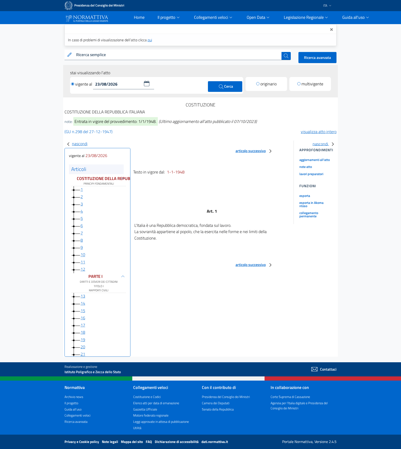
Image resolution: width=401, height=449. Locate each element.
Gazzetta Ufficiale (145, 409)
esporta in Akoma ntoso (311, 204)
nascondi (79, 144)
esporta (304, 195)
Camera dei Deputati (216, 403)
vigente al (84, 84)
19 (83, 340)
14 (83, 303)
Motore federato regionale (150, 415)
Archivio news (74, 396)
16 (83, 318)
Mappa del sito (132, 441)
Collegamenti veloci (78, 415)
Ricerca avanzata (317, 57)
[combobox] (177, 55)
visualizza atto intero (318, 131)
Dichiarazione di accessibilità (177, 441)
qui (150, 40)
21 (83, 354)
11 (83, 262)
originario (268, 84)
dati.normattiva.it (214, 441)
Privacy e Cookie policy (82, 441)
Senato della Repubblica (218, 409)
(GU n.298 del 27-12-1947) (89, 131)
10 (83, 255)
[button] (146, 83)
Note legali (110, 441)
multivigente (312, 84)
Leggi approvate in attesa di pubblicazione (161, 421)
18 (83, 332)
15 (83, 311)
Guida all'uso (73, 409)
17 (83, 325)
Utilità (137, 427)
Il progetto (71, 403)
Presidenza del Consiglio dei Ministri (226, 396)
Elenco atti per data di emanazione (156, 403)
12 (83, 269)
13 (83, 296)
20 (83, 347)
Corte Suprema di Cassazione (290, 396)
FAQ (149, 441)
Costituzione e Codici (147, 396)
